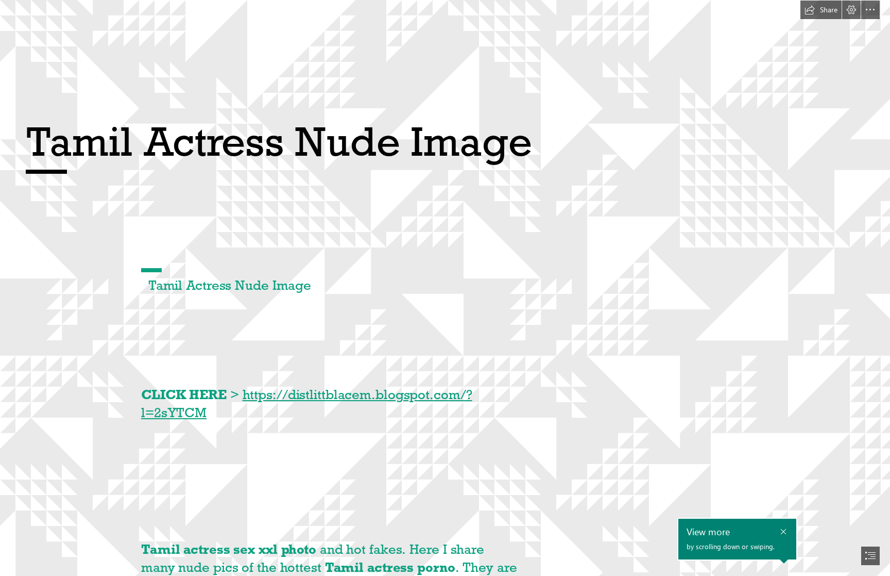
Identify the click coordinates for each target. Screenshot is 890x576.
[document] (445, 288)
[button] (821, 10)
